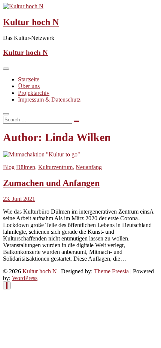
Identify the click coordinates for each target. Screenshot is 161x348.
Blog (9, 167)
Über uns (29, 86)
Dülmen (25, 167)
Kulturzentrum (55, 167)
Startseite (28, 79)
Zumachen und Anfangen (51, 183)
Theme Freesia (111, 271)
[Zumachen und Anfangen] (41, 154)
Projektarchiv (33, 93)
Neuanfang (89, 167)
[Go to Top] (6, 285)
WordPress (24, 278)
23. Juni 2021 (19, 199)
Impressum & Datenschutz (49, 99)
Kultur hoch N (31, 22)
